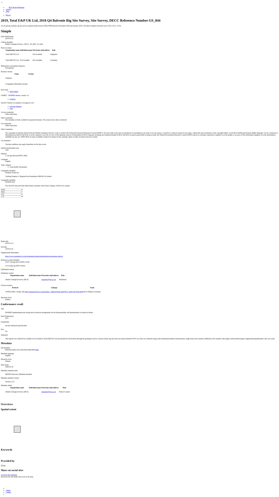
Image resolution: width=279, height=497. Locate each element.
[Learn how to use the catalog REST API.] (5, 494)
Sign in (8, 15)
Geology (13, 99)
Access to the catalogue (9, 475)
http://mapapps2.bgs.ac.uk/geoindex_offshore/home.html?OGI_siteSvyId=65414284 (54, 292)
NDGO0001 (14, 92)
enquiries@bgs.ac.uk (48, 279)
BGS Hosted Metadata (16, 7)
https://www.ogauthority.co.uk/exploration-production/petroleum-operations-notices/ (34, 256)
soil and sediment (15, 106)
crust (11, 108)
